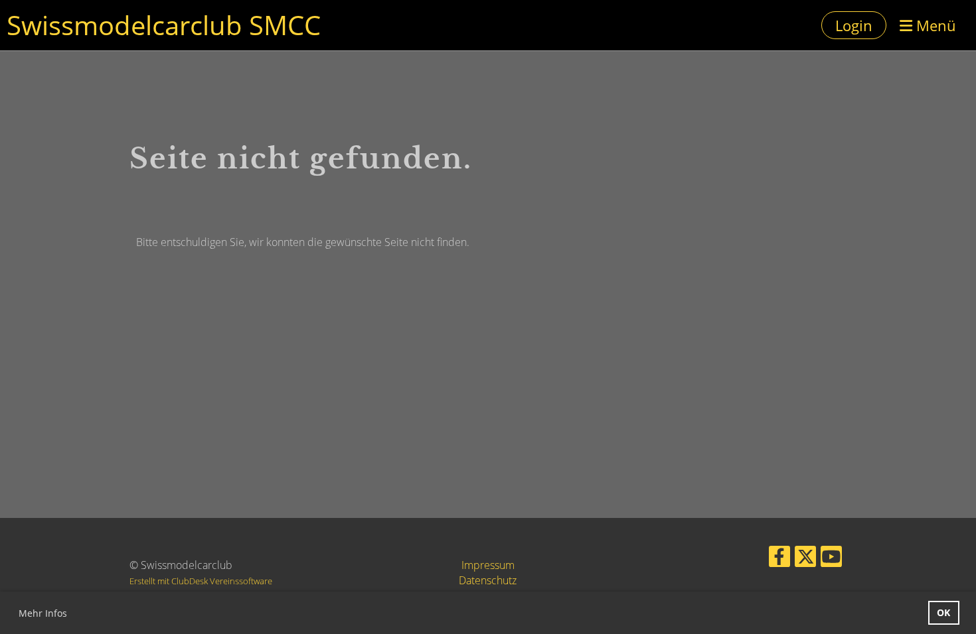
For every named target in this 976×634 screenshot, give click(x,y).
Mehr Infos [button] (43, 613)
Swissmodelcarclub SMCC (164, 25)
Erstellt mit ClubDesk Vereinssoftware (200, 581)
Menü (934, 25)
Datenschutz (488, 580)
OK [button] (943, 612)
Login (853, 25)
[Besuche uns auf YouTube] (831, 558)
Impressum (488, 565)
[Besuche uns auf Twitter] (805, 558)
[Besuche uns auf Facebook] (779, 558)
